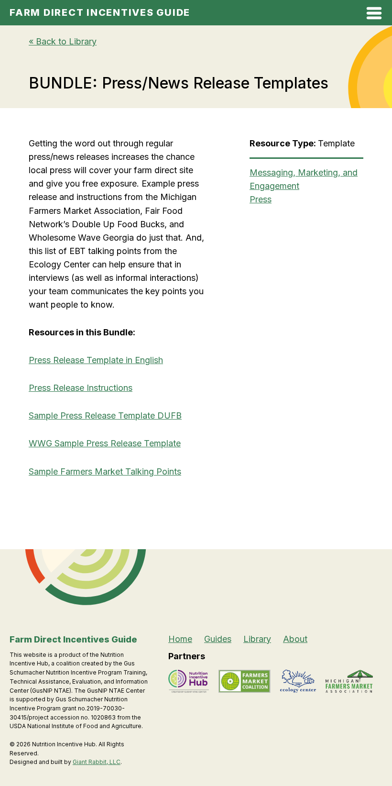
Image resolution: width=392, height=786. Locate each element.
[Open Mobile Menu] (374, 15)
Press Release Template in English (96, 360)
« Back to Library (63, 41)
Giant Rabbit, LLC (96, 761)
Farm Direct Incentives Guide (100, 12)
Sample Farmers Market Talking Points (105, 471)
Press (261, 199)
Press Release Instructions (80, 388)
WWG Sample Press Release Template (105, 443)
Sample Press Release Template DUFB (105, 415)
